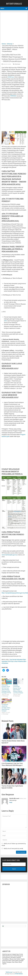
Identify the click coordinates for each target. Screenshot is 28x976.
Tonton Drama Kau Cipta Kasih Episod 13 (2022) (12, 787)
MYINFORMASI (19, 973)
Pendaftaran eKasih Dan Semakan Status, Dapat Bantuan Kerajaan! (6, 708)
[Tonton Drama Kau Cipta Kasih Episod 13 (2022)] (14, 776)
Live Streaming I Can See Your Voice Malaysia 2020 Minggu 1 (12, 764)
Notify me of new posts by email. (13, 848)
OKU (5, 321)
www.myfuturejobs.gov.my (9, 555)
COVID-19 (11, 77)
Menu (2, 8)
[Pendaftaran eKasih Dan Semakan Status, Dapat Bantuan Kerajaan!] (7, 701)
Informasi (17, 64)
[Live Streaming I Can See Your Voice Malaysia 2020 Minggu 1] (14, 754)
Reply (10, 802)
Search (14, 869)
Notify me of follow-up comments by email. (14, 844)
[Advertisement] (14, 28)
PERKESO (13, 96)
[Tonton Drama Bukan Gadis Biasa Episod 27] (14, 731)
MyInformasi (14, 3)
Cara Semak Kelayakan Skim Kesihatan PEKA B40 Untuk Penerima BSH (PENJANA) (14, 661)
